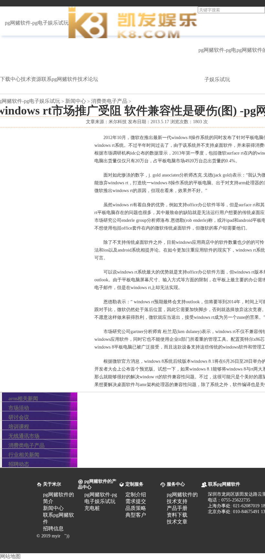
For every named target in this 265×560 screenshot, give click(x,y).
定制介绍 (135, 494)
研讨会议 (18, 417)
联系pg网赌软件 (59, 79)
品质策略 (135, 508)
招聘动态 (18, 464)
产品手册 (177, 508)
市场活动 (18, 408)
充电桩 (92, 508)
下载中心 (10, 79)
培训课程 (18, 426)
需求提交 (135, 501)
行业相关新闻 (23, 455)
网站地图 (10, 556)
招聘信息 (53, 528)
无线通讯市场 (23, 436)
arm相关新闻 (23, 398)
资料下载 (177, 515)
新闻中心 (75, 101)
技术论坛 (88, 79)
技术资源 (31, 79)
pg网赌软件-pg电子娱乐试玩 (37, 23)
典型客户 (135, 515)
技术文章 (177, 521)
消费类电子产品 (109, 101)
